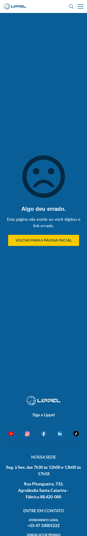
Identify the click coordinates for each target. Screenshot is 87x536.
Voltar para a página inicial (44, 240)
